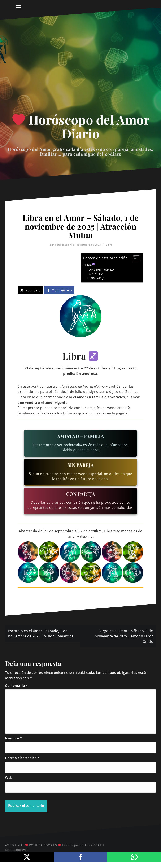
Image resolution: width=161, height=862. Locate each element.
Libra (109, 244)
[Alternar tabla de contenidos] (134, 258)
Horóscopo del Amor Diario (87, 126)
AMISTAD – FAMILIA (101, 269)
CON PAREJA (97, 278)
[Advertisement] (80, 69)
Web (9, 777)
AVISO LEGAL (14, 845)
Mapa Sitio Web (17, 850)
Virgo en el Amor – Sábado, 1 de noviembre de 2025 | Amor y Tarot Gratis (124, 636)
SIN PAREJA (96, 273)
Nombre (13, 738)
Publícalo (33, 290)
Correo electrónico (22, 758)
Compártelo (62, 290)
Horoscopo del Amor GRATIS (83, 845)
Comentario (16, 685)
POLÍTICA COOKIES (43, 845)
